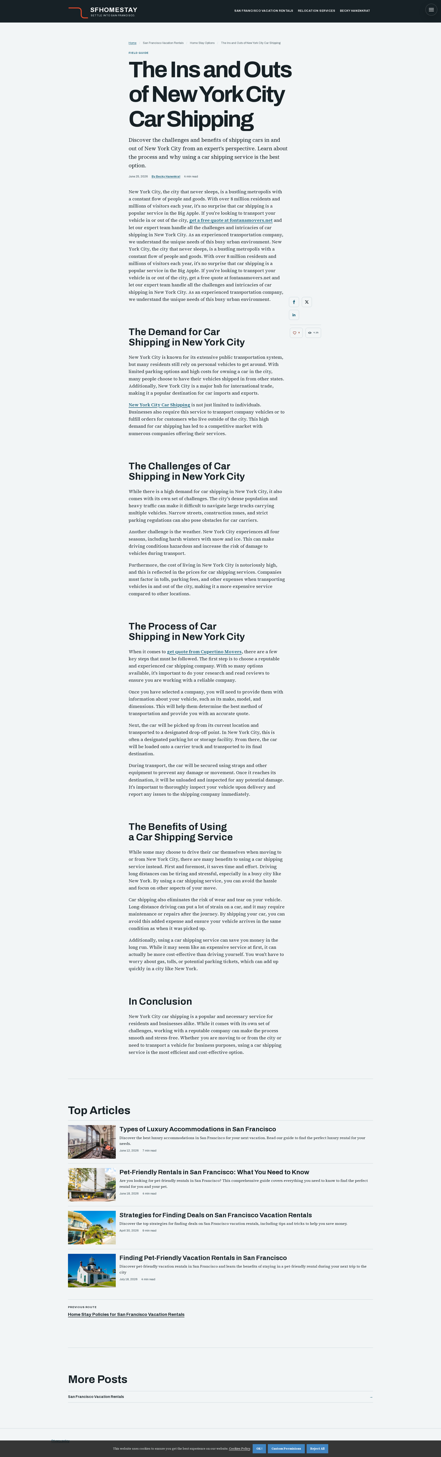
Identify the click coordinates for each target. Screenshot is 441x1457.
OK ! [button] (259, 1449)
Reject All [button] (317, 1449)
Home (132, 43)
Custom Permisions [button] (286, 1449)
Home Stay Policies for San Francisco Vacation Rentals (126, 1314)
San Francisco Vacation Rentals (263, 10)
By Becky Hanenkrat (166, 176)
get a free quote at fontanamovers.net (231, 220)
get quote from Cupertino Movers (204, 652)
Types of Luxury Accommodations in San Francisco (197, 1129)
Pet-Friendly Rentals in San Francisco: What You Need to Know (214, 1172)
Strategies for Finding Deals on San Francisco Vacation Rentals (215, 1215)
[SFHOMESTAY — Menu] (431, 10)
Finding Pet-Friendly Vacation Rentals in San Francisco (203, 1257)
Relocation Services (316, 10)
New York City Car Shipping (159, 405)
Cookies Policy (239, 1449)
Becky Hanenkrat (355, 10)
